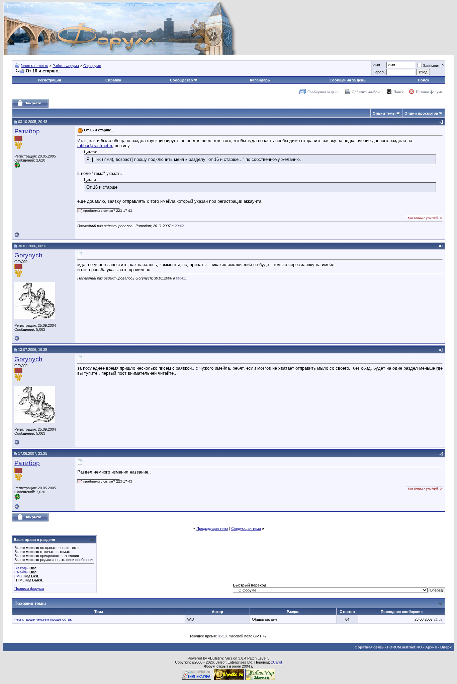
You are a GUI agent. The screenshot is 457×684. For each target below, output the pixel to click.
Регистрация (49, 80)
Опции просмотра (421, 113)
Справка (113, 80)
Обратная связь (369, 647)
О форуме (92, 66)
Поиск (423, 80)
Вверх (446, 647)
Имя (376, 65)
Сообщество (181, 80)
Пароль (379, 72)
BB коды (21, 568)
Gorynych (28, 255)
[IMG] (18, 576)
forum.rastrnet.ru (34, 66)
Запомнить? (433, 66)
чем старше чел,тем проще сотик (43, 619)
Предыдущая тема (212, 528)
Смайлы (21, 572)
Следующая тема (246, 528)
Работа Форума (66, 66)
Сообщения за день (348, 80)
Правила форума (429, 92)
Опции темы (384, 113)
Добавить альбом (366, 92)
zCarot (276, 662)
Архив (431, 647)
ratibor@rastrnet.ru (95, 145)
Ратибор (27, 131)
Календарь (260, 80)
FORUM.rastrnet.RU (404, 647)
